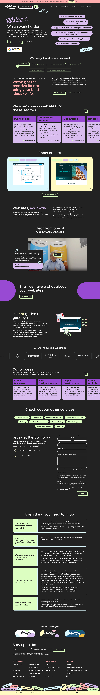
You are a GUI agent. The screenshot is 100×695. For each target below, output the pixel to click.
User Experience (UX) (36, 70)
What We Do (54, 7)
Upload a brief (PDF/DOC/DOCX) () (72, 469)
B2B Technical (34, 664)
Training (23, 422)
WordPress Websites (44, 426)
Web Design (23, 64)
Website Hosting (57, 422)
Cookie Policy (76, 692)
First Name (60, 436)
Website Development (39, 422)
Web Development (39, 65)
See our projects (51, 194)
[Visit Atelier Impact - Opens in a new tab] (25, 633)
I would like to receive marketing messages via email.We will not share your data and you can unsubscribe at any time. (32, 654)
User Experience (34, 673)
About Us (73, 7)
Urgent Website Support (75, 417)
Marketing (16, 670)
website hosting (34, 334)
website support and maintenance (25, 336)
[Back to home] (10, 8)
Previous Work (64, 7)
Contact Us (90, 7)
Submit (83, 493)
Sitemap (69, 692)
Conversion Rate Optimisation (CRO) (59, 70)
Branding (16, 667)
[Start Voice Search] (36, 6)
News (47, 673)
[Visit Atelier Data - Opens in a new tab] (75, 633)
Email (59, 442)
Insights (82, 7)
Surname (76, 436)
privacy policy (64, 489)
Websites (60, 426)
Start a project (16, 42)
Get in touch (60, 92)
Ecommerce (37, 417)
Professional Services (53, 417)
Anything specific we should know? (66, 454)
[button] (25, 525)
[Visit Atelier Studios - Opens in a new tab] (50, 633)
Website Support (74, 422)
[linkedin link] (67, 676)
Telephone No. (61, 448)
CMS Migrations (74, 65)
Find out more (31, 42)
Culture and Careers (53, 667)
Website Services (18, 676)
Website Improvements (57, 65)
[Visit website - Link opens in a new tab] (12, 356)
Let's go (72, 2)
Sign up (60, 650)
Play (58, 255)
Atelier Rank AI (17, 664)
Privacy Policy (84, 692)
